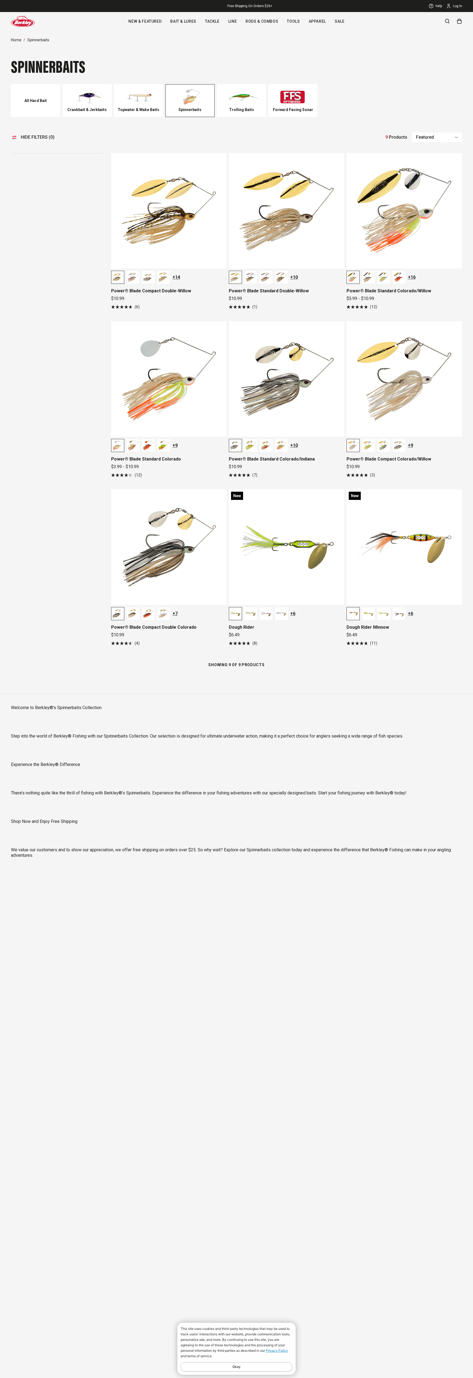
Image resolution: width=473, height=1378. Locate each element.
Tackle (212, 21)
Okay (236, 1367)
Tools (293, 21)
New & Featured (144, 21)
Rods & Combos (262, 21)
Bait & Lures (183, 21)
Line (232, 21)
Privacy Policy (277, 1350)
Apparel (317, 21)
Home (16, 40)
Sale (340, 21)
